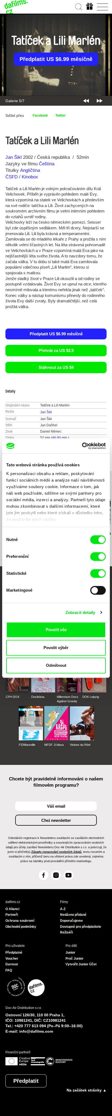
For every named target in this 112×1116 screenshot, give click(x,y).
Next (99, 101)
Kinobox (30, 177)
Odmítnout (56, 665)
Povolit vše (56, 629)
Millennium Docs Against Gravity (67, 699)
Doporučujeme (71, 921)
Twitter (60, 115)
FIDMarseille (27, 744)
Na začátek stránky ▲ (87, 1090)
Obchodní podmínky (20, 927)
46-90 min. (60, 438)
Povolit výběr (56, 647)
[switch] (98, 556)
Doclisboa (37, 696)
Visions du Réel (80, 744)
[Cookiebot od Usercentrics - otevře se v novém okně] (82, 445)
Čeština (46, 163)
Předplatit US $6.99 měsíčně (56, 59)
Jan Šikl (13, 157)
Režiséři (66, 932)
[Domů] (16, 7)
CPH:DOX (12, 696)
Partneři (11, 915)
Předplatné (13, 952)
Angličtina (30, 170)
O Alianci (12, 909)
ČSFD (12, 177)
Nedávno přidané (73, 915)
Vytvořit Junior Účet (81, 964)
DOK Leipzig (90, 696)
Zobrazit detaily (80, 612)
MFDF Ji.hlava (54, 744)
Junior (70, 952)
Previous (86, 101)
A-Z (63, 909)
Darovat (11, 964)
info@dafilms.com (36, 1031)
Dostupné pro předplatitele (80, 927)
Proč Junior (74, 958)
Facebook (40, 115)
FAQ (8, 970)
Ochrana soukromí (19, 921)
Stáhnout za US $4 (56, 367)
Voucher (11, 958)
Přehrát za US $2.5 (56, 350)
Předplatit (26, 1081)
